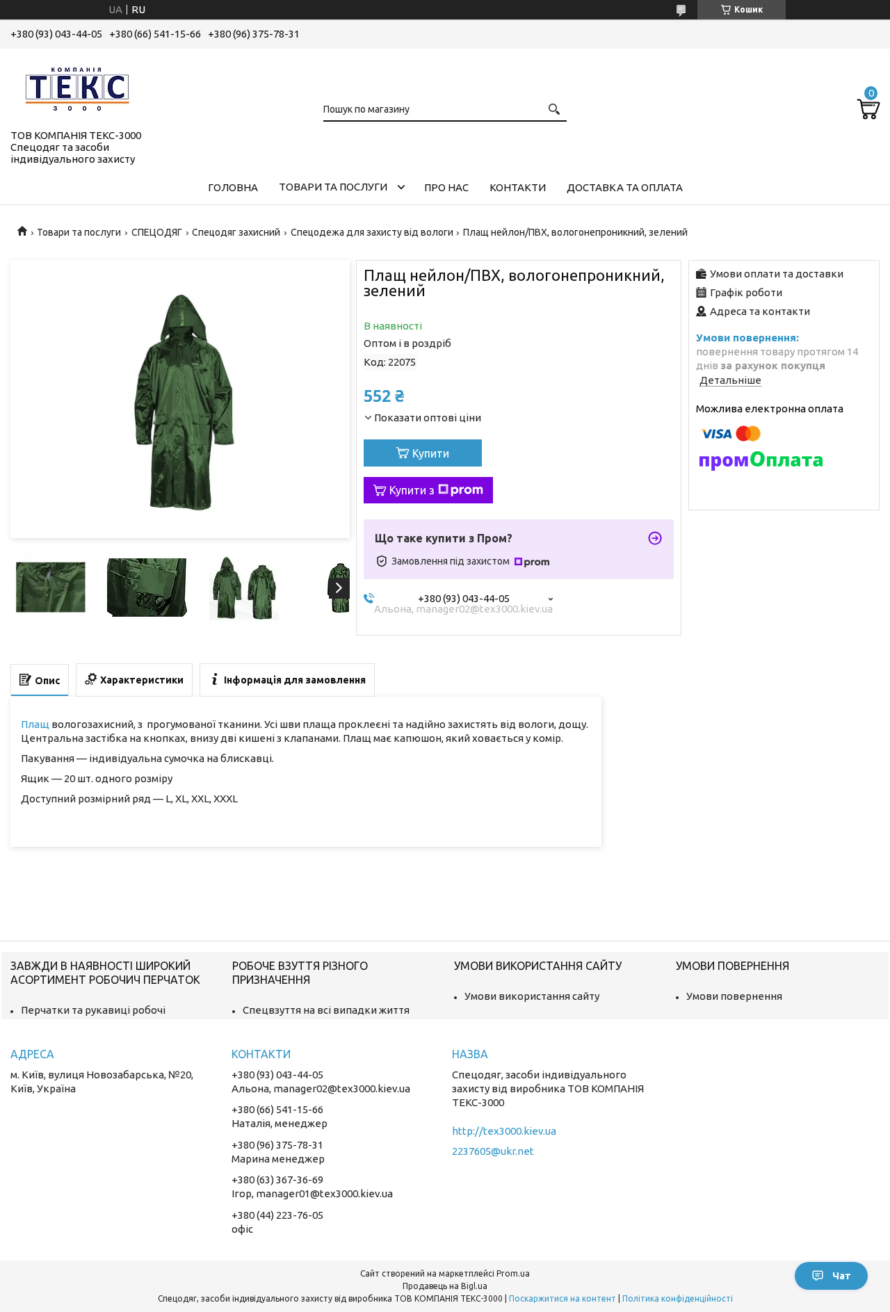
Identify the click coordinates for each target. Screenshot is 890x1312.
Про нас (446, 187)
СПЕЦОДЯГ (156, 232)
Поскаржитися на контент (562, 1298)
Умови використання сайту (531, 996)
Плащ (35, 724)
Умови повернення (734, 996)
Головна (233, 187)
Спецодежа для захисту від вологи (372, 232)
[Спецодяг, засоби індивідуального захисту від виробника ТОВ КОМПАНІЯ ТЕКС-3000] (79, 86)
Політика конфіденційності (677, 1298)
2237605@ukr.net (493, 1151)
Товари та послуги (333, 187)
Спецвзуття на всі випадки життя (326, 1010)
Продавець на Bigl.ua (445, 1285)
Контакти (518, 187)
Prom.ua (513, 1273)
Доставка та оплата (625, 187)
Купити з (412, 490)
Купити (430, 453)
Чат (841, 1275)
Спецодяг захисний (236, 232)
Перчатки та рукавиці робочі (93, 1010)
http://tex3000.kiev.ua (504, 1131)
